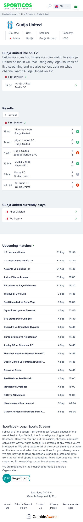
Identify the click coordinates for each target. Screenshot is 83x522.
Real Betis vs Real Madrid (18, 378)
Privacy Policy (53, 506)
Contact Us (40, 506)
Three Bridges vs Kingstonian (20, 336)
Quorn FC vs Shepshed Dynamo (21, 327)
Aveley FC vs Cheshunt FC (18, 345)
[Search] (49, 6)
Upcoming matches (17, 245)
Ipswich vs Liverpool (15, 386)
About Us (7, 506)
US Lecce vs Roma (14, 252)
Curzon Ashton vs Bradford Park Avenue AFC (25, 411)
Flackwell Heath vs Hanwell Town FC (24, 353)
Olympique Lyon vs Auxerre (19, 310)
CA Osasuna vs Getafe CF (18, 260)
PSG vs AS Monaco (14, 395)
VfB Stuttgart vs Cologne (18, 318)
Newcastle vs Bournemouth (19, 403)
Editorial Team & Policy (23, 506)
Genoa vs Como (12, 370)
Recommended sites (71, 506)
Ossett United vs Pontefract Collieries (25, 361)
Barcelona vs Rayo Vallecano (20, 285)
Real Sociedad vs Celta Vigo (19, 302)
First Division (15, 76)
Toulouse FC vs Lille (15, 293)
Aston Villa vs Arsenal (16, 277)
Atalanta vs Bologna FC (17, 268)
